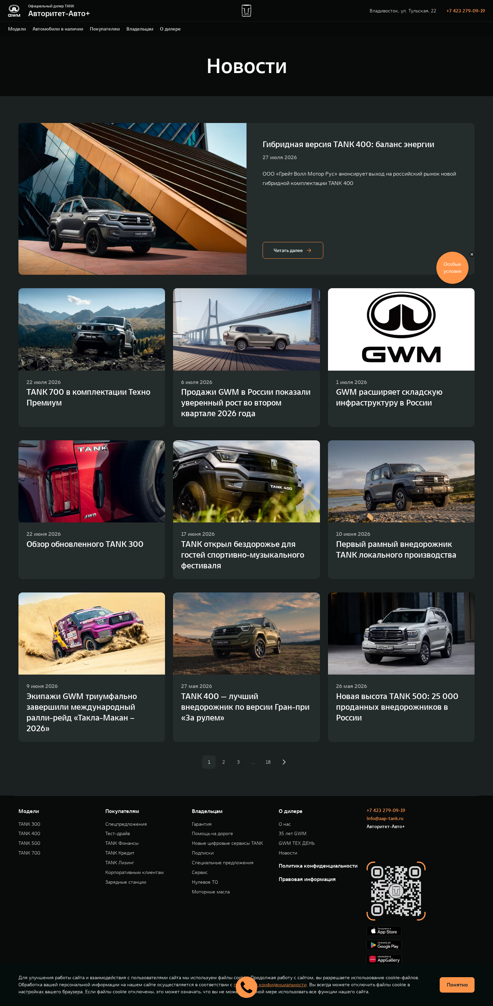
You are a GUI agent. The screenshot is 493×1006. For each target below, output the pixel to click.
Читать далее (288, 250)
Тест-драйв (117, 833)
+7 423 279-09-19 (465, 10)
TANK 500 (29, 843)
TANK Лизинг (119, 863)
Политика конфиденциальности (318, 865)
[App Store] (421, 931)
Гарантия (202, 824)
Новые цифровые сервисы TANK (227, 843)
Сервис (200, 872)
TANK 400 (29, 833)
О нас (285, 824)
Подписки (203, 853)
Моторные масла (211, 892)
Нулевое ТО (205, 882)
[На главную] (14, 11)
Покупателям (105, 29)
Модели (17, 29)
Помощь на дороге (212, 833)
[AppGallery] (421, 959)
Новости (288, 853)
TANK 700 (29, 853)
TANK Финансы (122, 843)
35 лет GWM (293, 833)
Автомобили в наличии (58, 29)
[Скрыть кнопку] (472, 254)
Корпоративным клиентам (134, 872)
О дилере (170, 29)
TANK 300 (29, 824)
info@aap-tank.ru (385, 818)
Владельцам (139, 29)
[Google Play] (421, 945)
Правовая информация (307, 879)
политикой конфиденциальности (270, 985)
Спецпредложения (126, 824)
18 (268, 762)
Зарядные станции (125, 882)
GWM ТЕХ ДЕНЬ (297, 843)
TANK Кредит (119, 853)
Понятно (457, 984)
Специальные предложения (223, 863)
